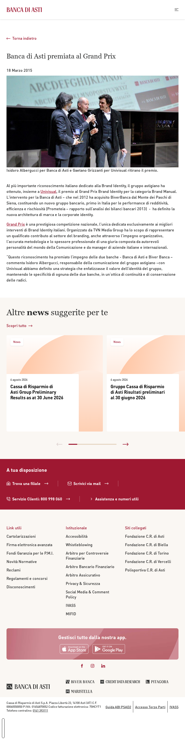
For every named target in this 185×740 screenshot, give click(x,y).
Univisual (48, 191)
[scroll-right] (125, 444)
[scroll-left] (59, 444)
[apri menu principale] (176, 9)
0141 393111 (40, 710)
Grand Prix (16, 224)
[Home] (24, 9)
